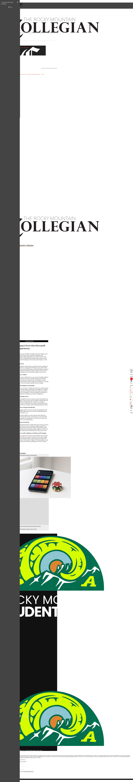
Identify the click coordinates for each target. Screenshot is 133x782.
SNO (38, 750)
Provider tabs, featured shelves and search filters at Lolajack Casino (25, 526)
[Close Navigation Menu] (17, 2)
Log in (41, 750)
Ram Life (11, 7)
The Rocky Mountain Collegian (7, 3)
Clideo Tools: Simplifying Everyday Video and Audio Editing (23, 455)
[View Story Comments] (131, 370)
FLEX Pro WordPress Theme (30, 750)
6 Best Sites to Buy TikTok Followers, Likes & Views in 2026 (23, 529)
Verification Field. (20, 771)
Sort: (22, 759)
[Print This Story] (131, 406)
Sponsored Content (29, 341)
